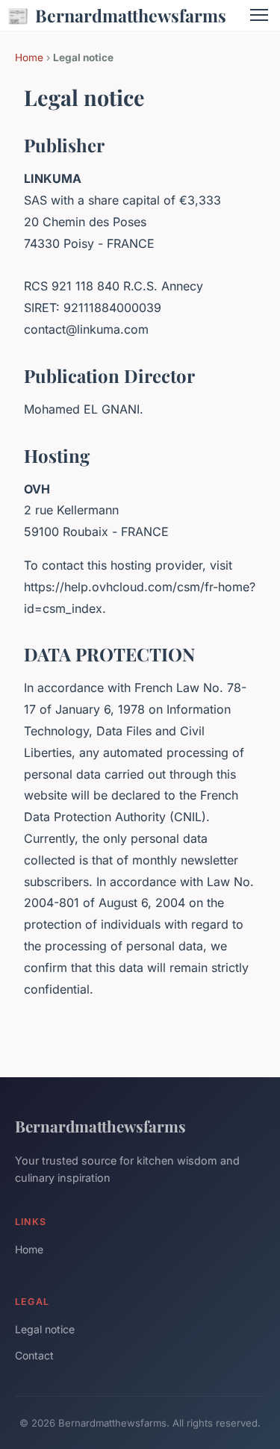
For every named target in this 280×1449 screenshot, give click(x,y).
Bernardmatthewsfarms (116, 15)
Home (29, 57)
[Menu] (259, 15)
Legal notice (45, 1329)
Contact (34, 1355)
